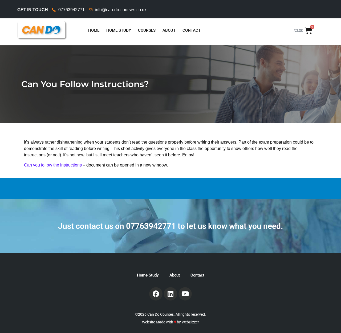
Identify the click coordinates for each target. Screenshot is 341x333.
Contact (191, 30)
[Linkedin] (170, 293)
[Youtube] (185, 293)
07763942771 (151, 226)
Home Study (118, 30)
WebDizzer (190, 322)
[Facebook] (156, 293)
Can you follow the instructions (53, 165)
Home (93, 30)
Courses (147, 30)
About (169, 30)
